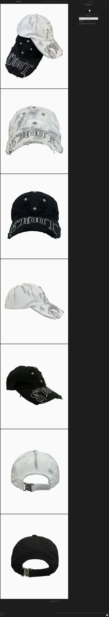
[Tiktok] (0, 614)
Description (81, 20)
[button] (42, 1)
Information (88, 20)
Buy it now (89, 18)
